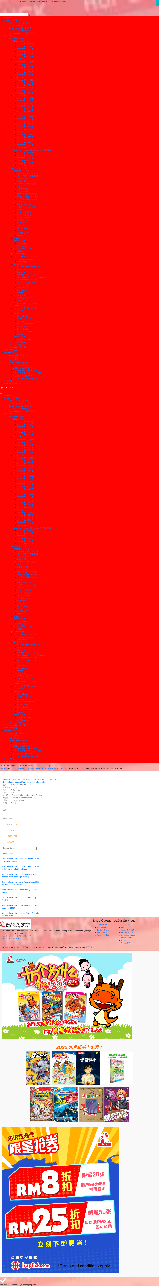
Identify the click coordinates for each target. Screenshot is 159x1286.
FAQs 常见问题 (14, 360)
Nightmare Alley (23, 290)
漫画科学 (20, 251)
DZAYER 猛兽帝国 (24, 215)
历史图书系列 (22, 189)
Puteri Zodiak (22, 329)
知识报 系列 (21, 243)
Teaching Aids (103, 935)
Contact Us (126, 943)
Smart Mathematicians (26, 303)
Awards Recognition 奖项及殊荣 (21, 33)
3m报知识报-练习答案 (21, 365)
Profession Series (24, 272)
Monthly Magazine (35, 768)
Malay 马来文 (18, 77)
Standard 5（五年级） (26, 54)
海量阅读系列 (22, 191)
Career (124, 940)
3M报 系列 (21, 246)
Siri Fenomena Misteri (26, 324)
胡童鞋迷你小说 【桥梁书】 (28, 173)
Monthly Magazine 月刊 (22, 248)
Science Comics (23, 287)
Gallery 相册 (13, 357)
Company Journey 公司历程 (20, 31)
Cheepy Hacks (23, 285)
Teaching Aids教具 (16, 344)
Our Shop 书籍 (10, 36)
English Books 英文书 (17, 254)
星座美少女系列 (23, 220)
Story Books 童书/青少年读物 (24, 184)
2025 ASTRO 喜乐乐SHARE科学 (26, 378)
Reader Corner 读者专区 (18, 363)
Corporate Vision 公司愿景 (19, 25)
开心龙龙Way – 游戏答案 (22, 376)
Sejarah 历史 (18, 132)
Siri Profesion (22, 316)
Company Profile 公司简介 (19, 23)
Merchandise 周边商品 (17, 347)
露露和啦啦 (21, 181)
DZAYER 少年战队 (24, 212)
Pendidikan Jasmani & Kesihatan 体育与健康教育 (32, 150)
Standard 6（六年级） (26, 56)
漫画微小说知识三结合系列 (27, 197)
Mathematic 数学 (20, 95)
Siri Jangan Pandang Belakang (29, 321)
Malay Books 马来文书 (18, 306)
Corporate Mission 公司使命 (20, 28)
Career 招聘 (9, 381)
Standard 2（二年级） (26, 46)
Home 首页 (8, 18)
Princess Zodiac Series (26, 282)
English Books (20, 768)
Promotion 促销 (10, 350)
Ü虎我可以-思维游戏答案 (22, 368)
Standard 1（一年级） (26, 43)
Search (7, 851)
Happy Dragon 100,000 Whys (29, 267)
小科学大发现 (22, 178)
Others (20, 235)
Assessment (102, 925)
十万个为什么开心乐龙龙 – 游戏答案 (27, 373)
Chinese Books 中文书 (17, 168)
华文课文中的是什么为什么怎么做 (30, 199)
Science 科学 (18, 114)
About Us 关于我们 (11, 20)
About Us (125, 925)
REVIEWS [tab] (10, 830)
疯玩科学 (20, 210)
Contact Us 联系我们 (12, 383)
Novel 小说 (17, 238)
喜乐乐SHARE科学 (24, 217)
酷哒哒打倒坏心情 (24, 204)
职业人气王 (21, 223)
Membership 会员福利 (17, 355)
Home (2, 768)
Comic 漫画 (17, 202)
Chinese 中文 (18, 41)
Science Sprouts (24, 261)
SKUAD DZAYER (24, 319)
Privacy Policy (127, 932)
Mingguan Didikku (24, 339)
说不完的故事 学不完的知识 (28, 194)
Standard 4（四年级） (26, 51)
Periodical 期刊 (19, 241)
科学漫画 (20, 230)
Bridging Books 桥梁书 (22, 171)
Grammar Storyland (25, 259)
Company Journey (128, 935)
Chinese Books (103, 927)
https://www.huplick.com (13, 938)
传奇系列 (20, 186)
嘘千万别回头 (22, 228)
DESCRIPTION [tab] (11, 824)
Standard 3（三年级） (26, 49)
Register (9, 388)
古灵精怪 (20, 225)
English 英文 (18, 59)
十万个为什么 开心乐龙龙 (27, 207)
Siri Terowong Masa (25, 332)
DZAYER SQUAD (24, 269)
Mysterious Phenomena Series (29, 274)
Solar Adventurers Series (27, 280)
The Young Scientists (26, 300)
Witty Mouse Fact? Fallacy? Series (31, 277)
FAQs (123, 927)
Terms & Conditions (129, 930)
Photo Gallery (126, 938)
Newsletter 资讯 (10, 352)
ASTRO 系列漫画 (24, 233)
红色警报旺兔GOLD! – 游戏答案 (25, 370)
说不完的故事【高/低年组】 (28, 176)
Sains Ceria (21, 311)
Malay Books (102, 932)
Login (2, 388)
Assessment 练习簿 (16, 38)
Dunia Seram (22, 326)
